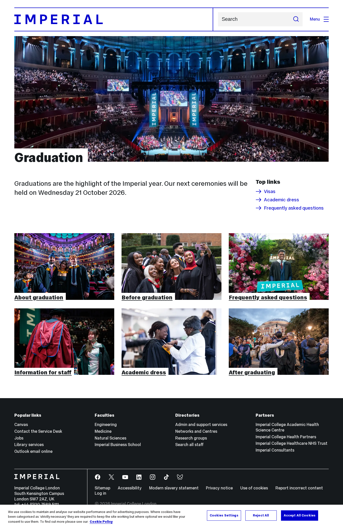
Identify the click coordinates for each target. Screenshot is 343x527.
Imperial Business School (118, 444)
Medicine (103, 431)
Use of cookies (254, 488)
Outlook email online (33, 451)
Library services (29, 444)
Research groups (191, 438)
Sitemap (102, 488)
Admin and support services (201, 424)
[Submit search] (296, 19)
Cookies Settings (224, 515)
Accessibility (130, 488)
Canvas (21, 424)
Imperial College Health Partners (286, 437)
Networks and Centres (196, 431)
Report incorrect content (299, 488)
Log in (100, 493)
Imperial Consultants (275, 450)
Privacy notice (219, 488)
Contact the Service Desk (38, 431)
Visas (269, 191)
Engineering (106, 424)
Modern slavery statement (174, 488)
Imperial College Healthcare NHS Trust (291, 443)
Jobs (18, 438)
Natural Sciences (110, 438)
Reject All (261, 515)
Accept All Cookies (299, 515)
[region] (171, 516)
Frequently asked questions (294, 208)
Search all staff (189, 444)
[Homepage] (113, 19)
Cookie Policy (101, 522)
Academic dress (281, 200)
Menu (315, 19)
